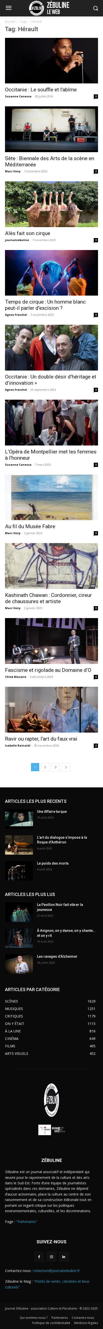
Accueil (10, 21)
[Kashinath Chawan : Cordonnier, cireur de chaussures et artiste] (51, 566)
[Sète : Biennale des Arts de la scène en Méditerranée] (51, 129)
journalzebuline (17, 240)
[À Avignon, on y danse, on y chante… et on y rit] (19, 938)
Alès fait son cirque (27, 233)
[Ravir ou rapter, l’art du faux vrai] (51, 710)
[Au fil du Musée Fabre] (51, 497)
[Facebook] (39, 1257)
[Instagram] (51, 1257)
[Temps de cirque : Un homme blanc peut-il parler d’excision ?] (51, 273)
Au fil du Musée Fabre (30, 526)
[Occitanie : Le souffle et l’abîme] (51, 61)
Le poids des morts (53, 863)
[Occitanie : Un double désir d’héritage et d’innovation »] (51, 348)
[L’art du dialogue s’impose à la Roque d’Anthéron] (19, 845)
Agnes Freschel (16, 314)
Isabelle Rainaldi (17, 745)
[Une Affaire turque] (19, 819)
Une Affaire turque (52, 812)
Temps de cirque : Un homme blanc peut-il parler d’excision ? (45, 305)
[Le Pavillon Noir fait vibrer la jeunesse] (19, 912)
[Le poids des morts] (19, 871)
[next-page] (66, 767)
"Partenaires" (27, 1221)
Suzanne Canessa (18, 96)
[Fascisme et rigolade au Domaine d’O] (51, 641)
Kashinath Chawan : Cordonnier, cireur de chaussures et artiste (48, 598)
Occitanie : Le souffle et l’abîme (41, 90)
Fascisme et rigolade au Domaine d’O (48, 670)
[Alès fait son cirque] (51, 204)
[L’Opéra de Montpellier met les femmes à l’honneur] (51, 422)
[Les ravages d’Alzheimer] (19, 964)
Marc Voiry (12, 171)
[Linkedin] (64, 1257)
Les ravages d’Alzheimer (57, 956)
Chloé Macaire (15, 677)
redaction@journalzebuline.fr (57, 1270)
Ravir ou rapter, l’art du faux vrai (41, 739)
